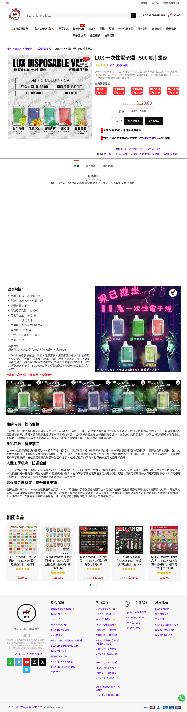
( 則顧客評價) (119, 65)
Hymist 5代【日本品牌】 (108, 694)
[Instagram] (34, 662)
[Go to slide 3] (96, 585)
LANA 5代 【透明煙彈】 (107, 672)
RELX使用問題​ (162, 608)
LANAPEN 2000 (132, 628)
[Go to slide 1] (90, 585)
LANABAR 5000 (132, 622)
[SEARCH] (133, 15)
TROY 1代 (55, 619)
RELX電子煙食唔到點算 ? (167, 624)
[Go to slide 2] (93, 585)
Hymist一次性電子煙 (135, 612)
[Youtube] (26, 662)
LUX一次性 (122, 154)
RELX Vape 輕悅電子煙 (29, 707)
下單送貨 (159, 619)
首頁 (9, 48)
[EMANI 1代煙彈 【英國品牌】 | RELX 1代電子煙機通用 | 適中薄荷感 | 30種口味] (58, 540)
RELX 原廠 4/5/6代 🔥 (106, 667)
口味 (121, 111)
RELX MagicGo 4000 (135, 617)
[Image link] (27, 613)
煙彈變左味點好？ (164, 635)
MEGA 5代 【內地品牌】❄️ (107, 680)
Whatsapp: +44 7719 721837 (28, 653)
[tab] (76, 164)
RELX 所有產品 (23, 48)
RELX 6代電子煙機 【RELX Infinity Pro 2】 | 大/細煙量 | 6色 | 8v (129, 561)
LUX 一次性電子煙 (131, 149)
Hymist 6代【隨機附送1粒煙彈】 (67, 640)
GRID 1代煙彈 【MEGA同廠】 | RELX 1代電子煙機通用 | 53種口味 (23, 561)
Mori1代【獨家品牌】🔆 (63, 608)
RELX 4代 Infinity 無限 (62, 661)
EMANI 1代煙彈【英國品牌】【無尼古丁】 (107, 642)
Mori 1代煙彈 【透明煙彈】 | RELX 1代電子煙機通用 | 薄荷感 (93, 561)
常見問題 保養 (162, 614)
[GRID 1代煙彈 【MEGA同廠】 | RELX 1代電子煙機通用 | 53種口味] (23, 540)
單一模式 (109, 154)
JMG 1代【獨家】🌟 (105, 619)
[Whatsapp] (10, 662)
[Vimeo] (26, 669)
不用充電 (144, 154)
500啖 (133, 154)
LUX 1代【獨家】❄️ (105, 614)
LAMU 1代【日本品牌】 (107, 629)
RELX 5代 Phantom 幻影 (63, 666)
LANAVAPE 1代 (58, 614)
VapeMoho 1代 (58, 635)
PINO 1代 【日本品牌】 (107, 662)
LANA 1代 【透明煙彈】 (107, 648)
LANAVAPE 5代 (58, 650)
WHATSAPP (150, 138)
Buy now (153, 121)
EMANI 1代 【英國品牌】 (108, 635)
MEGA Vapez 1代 (59, 624)
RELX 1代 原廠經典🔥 (106, 624)
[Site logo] (15, 15)
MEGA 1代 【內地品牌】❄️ (107, 655)
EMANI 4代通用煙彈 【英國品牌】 (108, 688)
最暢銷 (156, 154)
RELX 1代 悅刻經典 (60, 629)
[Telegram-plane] (18, 662)
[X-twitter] (42, 662)
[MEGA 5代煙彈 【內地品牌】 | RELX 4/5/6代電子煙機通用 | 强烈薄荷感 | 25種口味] (164, 540)
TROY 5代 (55, 672)
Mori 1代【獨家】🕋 (106, 608)
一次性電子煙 (43, 48)
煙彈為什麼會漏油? (164, 629)
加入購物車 (134, 121)
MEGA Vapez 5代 (59, 656)
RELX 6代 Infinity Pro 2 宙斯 (64, 645)
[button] (9, 397)
